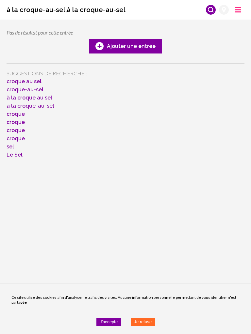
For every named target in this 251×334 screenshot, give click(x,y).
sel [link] (10, 147)
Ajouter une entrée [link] (131, 46)
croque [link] (16, 114)
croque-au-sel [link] (25, 89)
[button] (66, 10)
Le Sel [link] (15, 155)
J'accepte (109, 321)
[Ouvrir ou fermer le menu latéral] (238, 10)
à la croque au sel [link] (29, 98)
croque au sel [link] (24, 81)
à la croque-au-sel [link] (30, 106)
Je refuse (143, 321)
